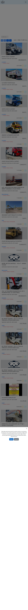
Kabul (11, 439)
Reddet (16, 439)
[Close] (27, 428)
